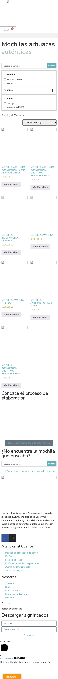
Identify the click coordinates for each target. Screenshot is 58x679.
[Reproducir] (29, 418)
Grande (10, 83)
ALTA (9, 104)
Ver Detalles (11, 184)
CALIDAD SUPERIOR (16, 107)
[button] (29, 35)
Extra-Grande (13, 80)
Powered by (6, 658)
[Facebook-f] (5, 538)
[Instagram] (12, 538)
